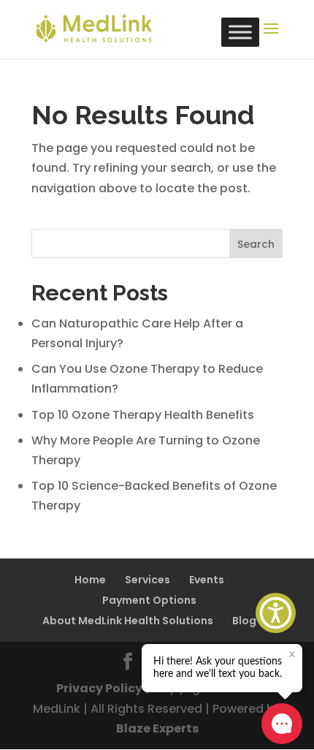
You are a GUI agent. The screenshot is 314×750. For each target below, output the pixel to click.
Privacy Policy (99, 688)
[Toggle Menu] (240, 32)
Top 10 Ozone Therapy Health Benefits (142, 414)
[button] (276, 613)
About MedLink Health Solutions (127, 620)
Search (256, 244)
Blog (244, 620)
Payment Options (149, 600)
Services (147, 579)
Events (206, 579)
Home (90, 579)
